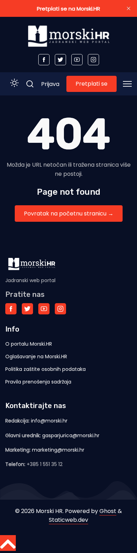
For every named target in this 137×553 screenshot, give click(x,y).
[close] (128, 8)
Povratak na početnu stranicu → (68, 213)
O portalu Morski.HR (28, 343)
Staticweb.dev (68, 520)
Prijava (50, 84)
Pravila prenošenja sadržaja (38, 381)
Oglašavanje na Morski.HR (36, 356)
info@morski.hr (49, 420)
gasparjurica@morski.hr (70, 435)
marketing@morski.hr (58, 449)
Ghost (107, 511)
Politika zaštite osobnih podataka (45, 369)
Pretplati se (91, 84)
